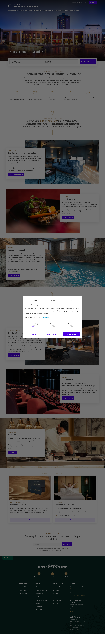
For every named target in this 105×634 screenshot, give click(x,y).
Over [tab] (71, 300)
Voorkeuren (53, 324)
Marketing (71, 324)
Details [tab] (52, 300)
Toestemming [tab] (34, 300)
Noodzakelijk (34, 324)
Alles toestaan (71, 334)
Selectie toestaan (52, 334)
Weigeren (34, 334)
